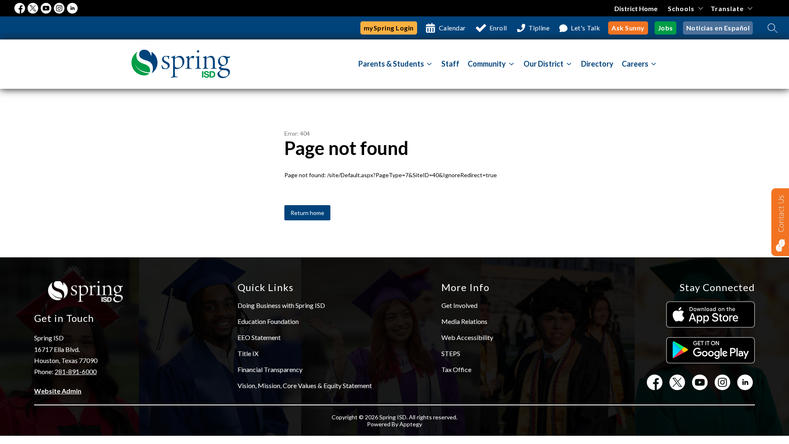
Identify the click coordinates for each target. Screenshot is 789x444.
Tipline (539, 28)
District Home (636, 8)
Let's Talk (585, 28)
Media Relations (464, 321)
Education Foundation (268, 321)
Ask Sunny (628, 28)
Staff (450, 63)
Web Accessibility (467, 337)
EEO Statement (259, 337)
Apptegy (410, 424)
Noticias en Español (718, 28)
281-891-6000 (76, 371)
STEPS (450, 353)
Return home (307, 212)
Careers (635, 63)
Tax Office (456, 369)
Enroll (498, 28)
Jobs (665, 28)
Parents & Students (391, 63)
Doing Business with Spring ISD (281, 305)
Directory (597, 63)
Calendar (452, 28)
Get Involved (459, 305)
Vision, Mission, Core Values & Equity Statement (305, 385)
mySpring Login (389, 28)
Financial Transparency (270, 369)
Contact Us (781, 213)
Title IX (248, 353)
